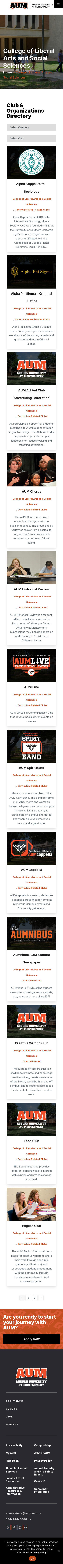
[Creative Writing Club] (31, 1022)
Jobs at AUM (42, 1452)
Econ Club (31, 1141)
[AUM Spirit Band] (31, 747)
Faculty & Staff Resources (15, 1480)
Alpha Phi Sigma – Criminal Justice (31, 297)
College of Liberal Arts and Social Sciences (31, 201)
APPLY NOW (14, 1401)
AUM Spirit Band (31, 768)
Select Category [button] (19, 127)
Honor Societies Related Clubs (32, 209)
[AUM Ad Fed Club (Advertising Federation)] (31, 369)
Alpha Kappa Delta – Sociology (31, 187)
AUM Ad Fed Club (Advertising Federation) (31, 394)
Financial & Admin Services (17, 1470)
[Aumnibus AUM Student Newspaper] (31, 934)
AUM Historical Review (31, 589)
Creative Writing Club (31, 1043)
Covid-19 (39, 1481)
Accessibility (14, 1445)
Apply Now (31, 1339)
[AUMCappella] (31, 849)
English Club (31, 1226)
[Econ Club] (31, 1120)
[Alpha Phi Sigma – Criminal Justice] (31, 272)
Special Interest (32, 980)
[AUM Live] (31, 666)
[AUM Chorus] (31, 470)
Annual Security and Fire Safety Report (44, 1471)
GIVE (9, 1417)
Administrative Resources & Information (15, 1490)
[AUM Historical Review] (31, 568)
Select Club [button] (16, 138)
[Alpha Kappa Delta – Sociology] (31, 163)
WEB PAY (12, 1425)
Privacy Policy (43, 1460)
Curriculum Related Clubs (32, 416)
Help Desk (12, 1460)
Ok (32, 1558)
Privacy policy (38, 1552)
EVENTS (12, 1409)
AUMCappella (31, 870)
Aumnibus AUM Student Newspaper (31, 958)
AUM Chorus (31, 491)
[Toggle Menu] (58, 4)
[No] (58, 1551)
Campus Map (42, 1445)
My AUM (11, 1452)
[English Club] (31, 1205)
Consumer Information (41, 1490)
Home (7, 72)
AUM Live (31, 687)
